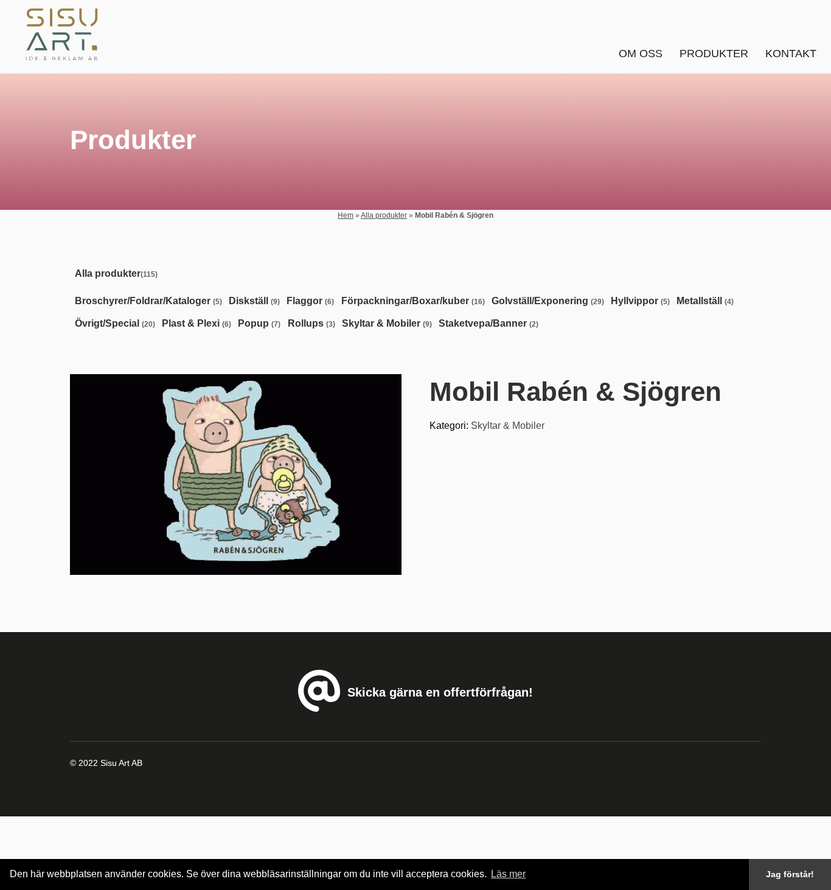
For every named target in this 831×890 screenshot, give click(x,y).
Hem (345, 215)
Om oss (640, 53)
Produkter (714, 53)
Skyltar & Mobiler (507, 425)
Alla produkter (384, 215)
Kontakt (790, 53)
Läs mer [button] (508, 874)
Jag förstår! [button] (790, 874)
